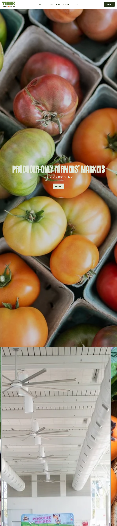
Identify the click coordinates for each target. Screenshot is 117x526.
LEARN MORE (58, 186)
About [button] (77, 4)
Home (41, 4)
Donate (109, 4)
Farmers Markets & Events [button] (59, 4)
